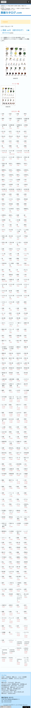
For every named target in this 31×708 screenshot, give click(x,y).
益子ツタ (19, 453)
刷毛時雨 (19, 464)
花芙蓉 (3, 220)
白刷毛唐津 (4, 421)
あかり (3, 323)
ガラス (3, 230)
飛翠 (25, 432)
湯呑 (3, 493)
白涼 (10, 142)
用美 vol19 (4, 693)
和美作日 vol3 (13, 690)
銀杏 (18, 195)
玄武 (10, 114)
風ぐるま (11, 567)
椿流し (3, 175)
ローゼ (3, 314)
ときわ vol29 (21, 685)
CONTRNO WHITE (19, 643)
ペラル (11, 180)
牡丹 (10, 543)
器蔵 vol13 (12, 687)
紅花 (10, 132)
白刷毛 (11, 590)
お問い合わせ (4, 678)
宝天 (18, 626)
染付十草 (19, 341)
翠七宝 (18, 132)
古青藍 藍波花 (26, 120)
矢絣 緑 (26, 354)
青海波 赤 (11, 368)
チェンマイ (11, 620)
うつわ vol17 (11, 682)
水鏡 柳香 (11, 380)
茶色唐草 (26, 453)
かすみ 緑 (19, 151)
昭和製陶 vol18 (15, 684)
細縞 (18, 204)
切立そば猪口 (19, 532)
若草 (10, 314)
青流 (25, 114)
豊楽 (19, 264)
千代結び (4, 558)
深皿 (18, 500)
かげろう (26, 380)
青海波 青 (19, 368)
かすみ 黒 (26, 151)
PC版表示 (3, 2)
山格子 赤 (19, 363)
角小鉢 (11, 236)
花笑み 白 (19, 158)
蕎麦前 (4, 280)
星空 (10, 391)
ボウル (26, 500)
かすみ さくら (4, 158)
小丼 (26, 481)
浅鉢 (25, 493)
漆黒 (25, 142)
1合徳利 (19, 524)
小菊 (18, 254)
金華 (18, 420)
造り (3, 270)
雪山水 (18, 137)
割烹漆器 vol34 (17, 688)
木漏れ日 (11, 280)
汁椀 (25, 275)
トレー (18, 633)
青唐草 (26, 562)
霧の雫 (26, 384)
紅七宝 (3, 132)
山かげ (3, 458)
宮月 (26, 606)
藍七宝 (18, 543)
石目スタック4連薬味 (4, 526)
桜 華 (10, 291)
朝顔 (25, 204)
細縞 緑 (4, 354)
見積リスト (14, 677)
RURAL (11, 659)
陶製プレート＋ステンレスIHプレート (19, 598)
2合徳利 (26, 524)
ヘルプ (19, 677)
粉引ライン (19, 407)
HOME (2, 26)
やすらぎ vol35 (5, 690)
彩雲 (18, 432)
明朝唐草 (11, 474)
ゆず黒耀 (26, 392)
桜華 (3, 142)
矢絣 (18, 373)
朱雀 (18, 114)
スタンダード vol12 (6, 684)
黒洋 (3, 336)
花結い (26, 558)
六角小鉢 (11, 243)
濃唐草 (3, 469)
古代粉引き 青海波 (4, 348)
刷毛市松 (4, 453)
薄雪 (3, 464)
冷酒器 (3, 633)
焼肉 (25, 612)
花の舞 (26, 314)
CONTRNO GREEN (12, 651)
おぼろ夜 (4, 432)
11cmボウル (19, 237)
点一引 (18, 458)
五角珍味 (4, 264)
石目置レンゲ (4, 512)
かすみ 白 (4, 151)
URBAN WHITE (26, 650)
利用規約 (11, 678)
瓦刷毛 (3, 185)
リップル (26, 254)
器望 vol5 (3, 688)
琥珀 (25, 309)
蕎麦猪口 (4, 532)
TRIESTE (19, 649)
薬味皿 (11, 275)
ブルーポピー (11, 330)
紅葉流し (26, 170)
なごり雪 (4, 406)
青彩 (3, 627)
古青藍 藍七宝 (19, 120)
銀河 (26, 414)
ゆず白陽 (4, 398)
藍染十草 (4, 330)
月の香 (18, 314)
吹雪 (26, 406)
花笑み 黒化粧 (4, 165)
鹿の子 (3, 553)
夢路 (18, 259)
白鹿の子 (19, 442)
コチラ (11, 33)
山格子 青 (26, 363)
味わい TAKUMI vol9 (19, 691)
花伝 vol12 (17, 682)
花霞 (10, 119)
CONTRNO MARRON (4, 652)
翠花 (25, 132)
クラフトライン (11, 324)
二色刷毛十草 (19, 584)
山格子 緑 (4, 368)
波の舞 (3, 319)
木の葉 (18, 220)
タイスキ (4, 619)
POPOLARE (19, 662)
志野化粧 (19, 336)
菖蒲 (18, 538)
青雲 (10, 432)
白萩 (25, 330)
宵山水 (26, 137)
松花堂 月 (19, 190)
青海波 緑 (26, 368)
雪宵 (26, 420)
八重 (10, 225)
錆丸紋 (18, 448)
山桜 (10, 254)
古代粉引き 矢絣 (11, 348)
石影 (3, 641)
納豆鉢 (3, 517)
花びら (3, 209)
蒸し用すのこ (26, 595)
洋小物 (11, 230)
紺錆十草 (26, 323)
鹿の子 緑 (19, 359)
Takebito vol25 (11, 693)
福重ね (18, 558)
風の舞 (11, 319)
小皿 (3, 500)
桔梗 (18, 216)
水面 (11, 613)
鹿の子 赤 (4, 359)
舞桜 (25, 225)
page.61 (15, 78)
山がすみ (19, 414)
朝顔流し (19, 164)
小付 (10, 500)
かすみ (11, 199)
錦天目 (26, 437)
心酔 (18, 280)
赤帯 (18, 330)
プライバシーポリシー (19, 678)
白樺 (25, 442)
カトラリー (26, 634)
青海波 (26, 199)
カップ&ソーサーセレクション (26, 661)
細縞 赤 (19, 347)
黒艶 (3, 613)
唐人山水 (19, 474)
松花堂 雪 (26, 190)
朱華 (3, 448)
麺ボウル (11, 481)
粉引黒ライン (19, 578)
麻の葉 (26, 373)
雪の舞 (18, 319)
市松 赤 (26, 359)
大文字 (18, 391)
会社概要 (24, 677)
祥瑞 (18, 469)
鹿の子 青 (11, 359)
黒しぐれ (26, 448)
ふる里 (3, 427)
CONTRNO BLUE (26, 643)
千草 (25, 180)
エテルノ (11, 641)
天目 (10, 464)
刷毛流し (11, 448)
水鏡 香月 (4, 380)
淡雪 (18, 309)
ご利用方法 (8, 677)
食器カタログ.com (11, 12)
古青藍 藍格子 (19, 126)
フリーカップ (11, 494)
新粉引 (26, 398)
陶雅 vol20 (4, 682)
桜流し (11, 164)
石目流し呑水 (26, 505)
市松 (10, 553)
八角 (3, 225)
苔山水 (11, 137)
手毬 (10, 562)
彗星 (3, 414)
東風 (11, 406)
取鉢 (25, 487)
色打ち (11, 458)
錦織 (10, 146)
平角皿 (26, 236)
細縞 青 (26, 347)
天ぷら (26, 270)
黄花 (10, 453)
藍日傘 (26, 341)
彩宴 (26, 264)
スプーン (4, 538)
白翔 (18, 619)
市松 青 (4, 363)
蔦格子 (18, 562)
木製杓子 (4, 606)
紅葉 (10, 195)
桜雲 (25, 220)
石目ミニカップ (11, 512)
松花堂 (3, 195)
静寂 (18, 142)
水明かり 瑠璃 (11, 385)
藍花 (10, 548)
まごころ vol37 (20, 687)
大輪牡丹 (11, 469)
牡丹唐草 (4, 474)
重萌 (3, 119)
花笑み (18, 199)
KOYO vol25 (14, 685)
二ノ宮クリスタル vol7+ (7, 691)
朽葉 (3, 437)
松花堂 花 (4, 190)
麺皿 (3, 481)
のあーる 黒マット (11, 399)
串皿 (10, 487)
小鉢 (3, 275)
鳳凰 (25, 618)
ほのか (26, 319)
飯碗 (18, 275)
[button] (28, 2)
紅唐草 (18, 180)
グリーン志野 (11, 443)
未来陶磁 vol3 (23, 684)
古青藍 (26, 125)
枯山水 (3, 137)
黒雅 (18, 380)
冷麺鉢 (26, 475)
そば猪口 (11, 532)
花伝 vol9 (7, 26)
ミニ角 (3, 254)
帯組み (26, 553)
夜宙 (10, 427)
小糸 (25, 464)
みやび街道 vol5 (5, 687)
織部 (3, 391)
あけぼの (11, 420)
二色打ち (11, 583)
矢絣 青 (19, 354)
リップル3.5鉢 (19, 231)
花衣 (10, 558)
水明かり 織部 (4, 385)
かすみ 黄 (11, 158)
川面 (18, 437)
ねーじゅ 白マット (19, 399)
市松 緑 (11, 363)
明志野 (11, 414)
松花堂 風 (11, 190)
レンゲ (26, 532)
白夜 (18, 427)
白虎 (3, 114)
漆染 (25, 336)
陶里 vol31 (9, 688)
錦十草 (18, 567)
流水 (3, 567)
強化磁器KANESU (5, 685)
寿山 (3, 562)
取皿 (18, 487)
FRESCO (4, 659)
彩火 (10, 626)
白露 (25, 427)
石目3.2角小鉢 (4, 237)
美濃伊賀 (4, 442)
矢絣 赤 (11, 354)
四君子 (26, 469)
